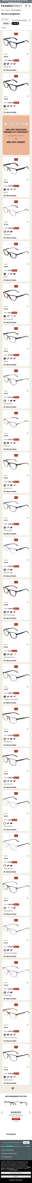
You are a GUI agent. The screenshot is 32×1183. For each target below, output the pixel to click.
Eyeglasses (8, 10)
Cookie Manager (13, 1169)
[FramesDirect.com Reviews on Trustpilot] (16, 1146)
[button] (30, 1113)
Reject (16, 1176)
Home (2, 10)
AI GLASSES (5, 19)
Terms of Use (10, 1168)
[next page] (19, 1088)
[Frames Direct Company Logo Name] (11, 6)
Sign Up (26, 1142)
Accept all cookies (16, 1172)
